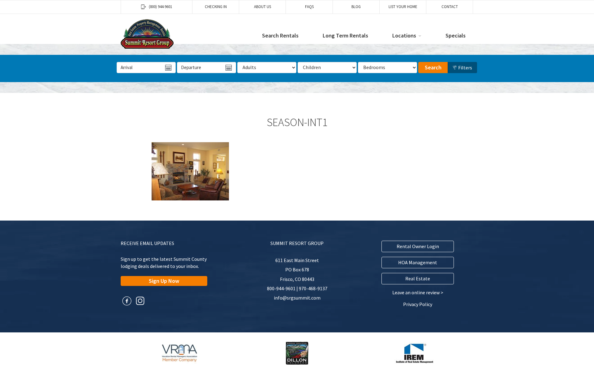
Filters (464, 67)
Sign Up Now (164, 280)
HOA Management (417, 262)
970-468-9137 (313, 288)
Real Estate (417, 278)
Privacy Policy (417, 304)
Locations (404, 35)
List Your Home (403, 6)
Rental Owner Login (418, 246)
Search (433, 67)
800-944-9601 (281, 288)
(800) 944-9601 (160, 6)
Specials (456, 35)
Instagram (140, 300)
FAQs (309, 6)
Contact (449, 6)
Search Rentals (280, 35)
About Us (262, 6)
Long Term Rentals (345, 35)
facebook (126, 300)
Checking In (216, 6)
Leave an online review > (417, 292)
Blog (356, 6)
